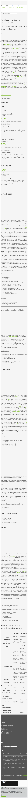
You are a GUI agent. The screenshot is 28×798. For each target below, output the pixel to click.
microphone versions (16, 48)
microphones (17, 396)
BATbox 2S (19, 76)
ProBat (5, 87)
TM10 (10, 420)
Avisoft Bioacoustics (8, 44)
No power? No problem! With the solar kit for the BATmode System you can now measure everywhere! (15, 759)
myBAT (13, 72)
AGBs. (2, 776)
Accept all (3, 796)
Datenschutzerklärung (7, 776)
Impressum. (24, 775)
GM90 (9, 399)
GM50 (4, 399)
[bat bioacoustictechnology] (12, 7)
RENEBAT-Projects (15, 86)
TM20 (13, 420)
